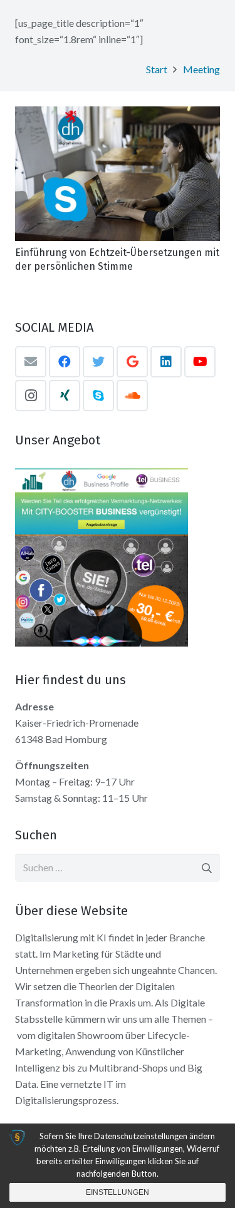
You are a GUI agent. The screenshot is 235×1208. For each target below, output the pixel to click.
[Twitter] (98, 361)
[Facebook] (64, 361)
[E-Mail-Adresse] (30, 361)
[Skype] (98, 395)
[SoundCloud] (132, 395)
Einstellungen (117, 1192)
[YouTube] (200, 361)
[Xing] (64, 395)
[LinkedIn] (166, 361)
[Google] (132, 361)
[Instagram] (30, 395)
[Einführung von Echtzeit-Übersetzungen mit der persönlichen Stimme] (117, 173)
